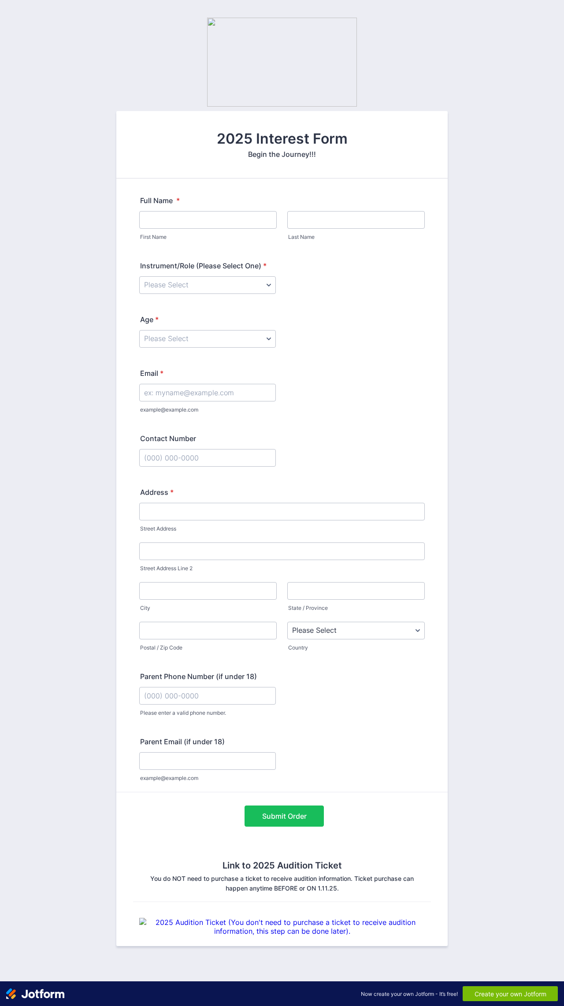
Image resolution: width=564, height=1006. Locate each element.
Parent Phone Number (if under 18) (198, 676)
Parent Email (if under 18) (182, 741)
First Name (153, 237)
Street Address (158, 528)
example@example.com (169, 409)
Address (157, 492)
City (145, 608)
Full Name (160, 200)
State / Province (308, 608)
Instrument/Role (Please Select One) (203, 265)
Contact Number (168, 438)
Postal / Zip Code (161, 647)
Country (298, 647)
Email (151, 373)
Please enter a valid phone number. (183, 712)
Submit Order (284, 816)
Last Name (301, 237)
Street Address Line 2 (166, 568)
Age (149, 319)
